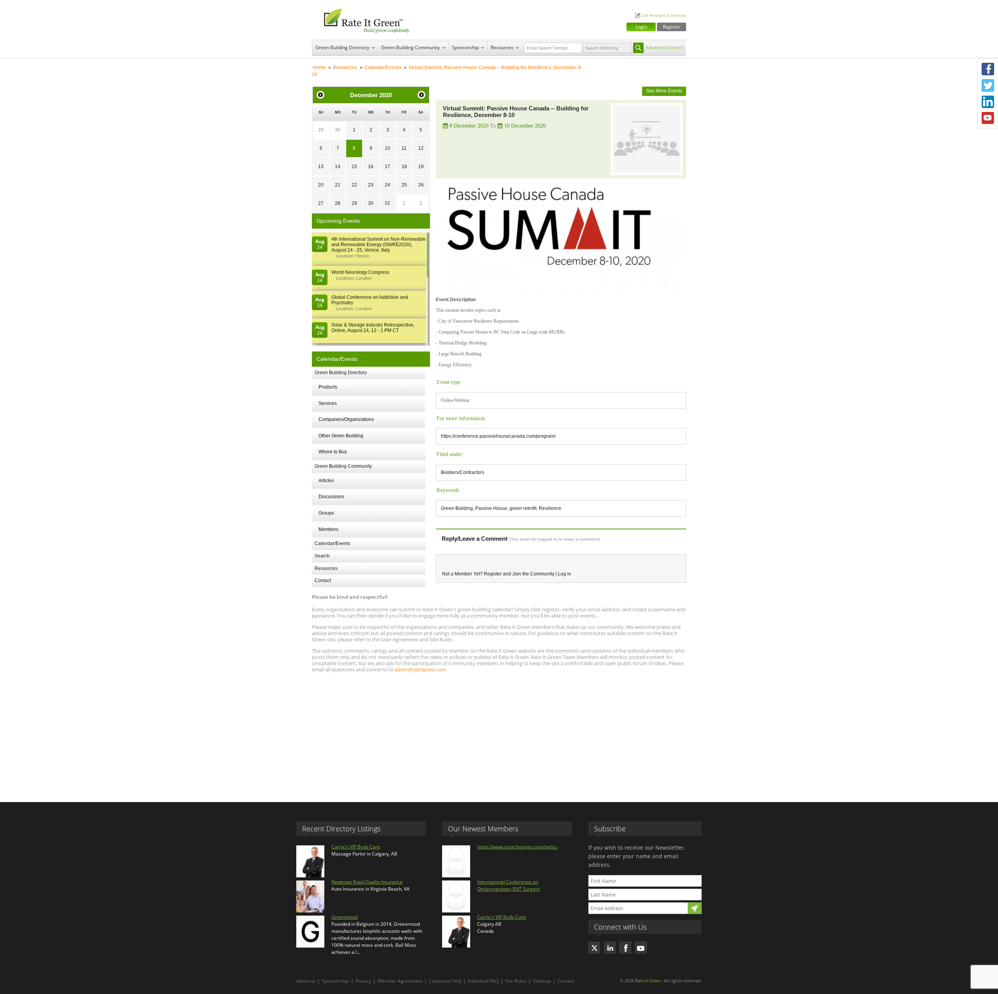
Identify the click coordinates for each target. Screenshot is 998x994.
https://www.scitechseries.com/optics (517, 846)
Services (328, 403)
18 (404, 166)
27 (321, 203)
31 (387, 203)
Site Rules (515, 981)
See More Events (664, 91)
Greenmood (344, 917)
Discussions (331, 496)
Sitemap (542, 981)
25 (404, 185)
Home (319, 67)
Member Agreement (400, 981)
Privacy (363, 981)
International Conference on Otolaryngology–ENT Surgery (508, 885)
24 (387, 185)
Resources (502, 47)
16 (370, 166)
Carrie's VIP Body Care (355, 846)
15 (354, 166)
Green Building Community (410, 47)
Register (672, 26)
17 (387, 166)
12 (421, 148)
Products (328, 387)
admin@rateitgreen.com (420, 670)
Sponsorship (465, 47)
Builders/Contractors (462, 472)
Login (641, 26)
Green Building (457, 508)
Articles (326, 480)
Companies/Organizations (346, 419)
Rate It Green (648, 980)
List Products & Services (664, 15)
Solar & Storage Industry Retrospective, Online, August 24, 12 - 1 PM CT (372, 327)
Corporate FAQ (445, 981)
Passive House (491, 508)
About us (305, 981)
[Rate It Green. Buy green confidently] (362, 20)
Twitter (988, 85)
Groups (326, 513)
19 (421, 166)
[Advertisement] (499, 733)
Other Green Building (341, 435)
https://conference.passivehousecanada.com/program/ (498, 436)
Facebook (988, 69)
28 (337, 203)
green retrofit (523, 508)
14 (337, 166)
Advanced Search (664, 47)
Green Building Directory (342, 47)
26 (421, 185)
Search (322, 556)
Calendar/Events (383, 67)
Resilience (550, 508)
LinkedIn (988, 102)
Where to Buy (333, 451)
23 (370, 185)
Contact (323, 580)
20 (321, 185)
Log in (564, 574)
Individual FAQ (483, 981)
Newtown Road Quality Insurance (367, 882)
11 (404, 148)
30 (337, 130)
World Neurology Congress (360, 272)
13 (321, 166)
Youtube (988, 118)
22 (354, 185)
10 (387, 148)
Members (328, 529)
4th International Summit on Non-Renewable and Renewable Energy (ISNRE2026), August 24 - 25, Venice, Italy (378, 244)
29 (321, 130)
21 (337, 185)
